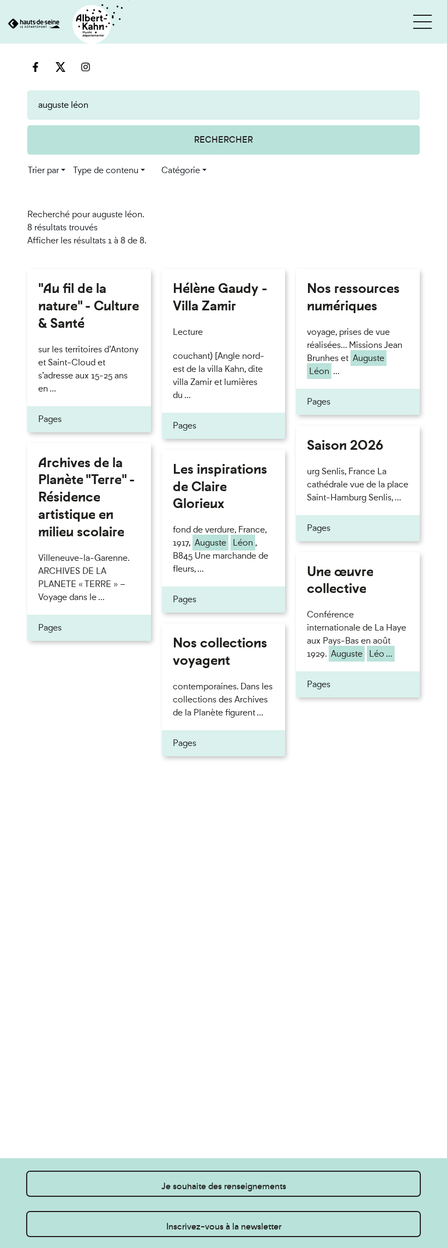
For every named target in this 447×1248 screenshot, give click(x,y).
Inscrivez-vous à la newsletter (223, 1226)
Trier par (43, 170)
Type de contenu (105, 170)
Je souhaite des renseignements (223, 1186)
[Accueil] (64, 25)
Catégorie (180, 170)
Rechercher (223, 139)
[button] (422, 21)
